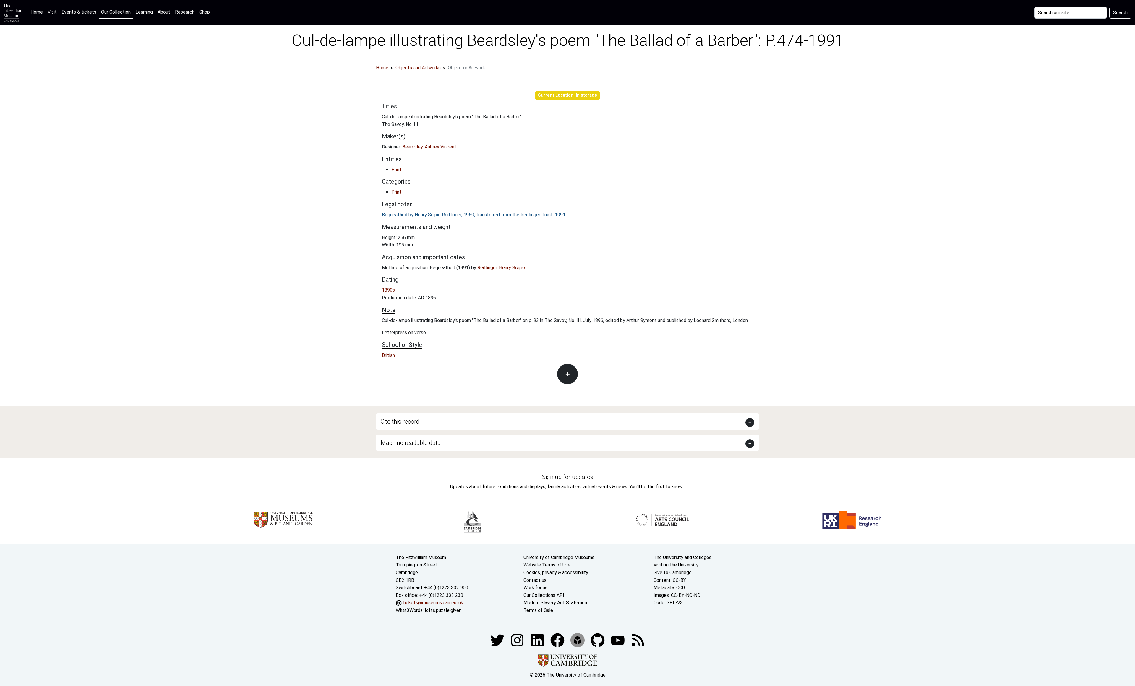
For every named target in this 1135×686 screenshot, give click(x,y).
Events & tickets (78, 12)
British (388, 355)
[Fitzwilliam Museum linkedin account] (558, 640)
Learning (144, 12)
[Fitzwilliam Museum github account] (598, 640)
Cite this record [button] (400, 421)
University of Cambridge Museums (558, 557)
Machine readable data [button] (411, 442)
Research (184, 12)
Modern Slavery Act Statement (556, 602)
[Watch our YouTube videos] (618, 640)
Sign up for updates (567, 477)
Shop (204, 12)
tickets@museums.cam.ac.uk (433, 602)
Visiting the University (676, 565)
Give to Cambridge (673, 572)
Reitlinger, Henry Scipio (501, 267)
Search (1120, 12)
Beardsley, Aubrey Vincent (429, 147)
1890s (388, 290)
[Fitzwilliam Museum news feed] (637, 640)
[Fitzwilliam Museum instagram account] (518, 640)
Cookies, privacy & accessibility (555, 572)
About (164, 12)
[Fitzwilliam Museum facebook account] (538, 640)
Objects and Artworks (418, 68)
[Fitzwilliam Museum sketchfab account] (578, 640)
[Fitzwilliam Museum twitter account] (498, 640)
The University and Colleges (682, 557)
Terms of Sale (538, 610)
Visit (52, 12)
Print (396, 169)
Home (37, 12)
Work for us (535, 587)
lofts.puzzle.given (443, 610)
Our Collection (116, 12)
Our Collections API (543, 595)
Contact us (535, 580)
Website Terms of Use (546, 565)
